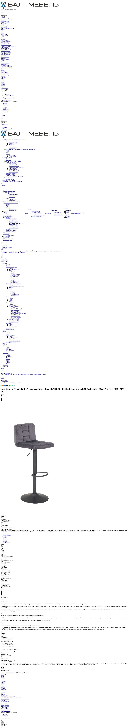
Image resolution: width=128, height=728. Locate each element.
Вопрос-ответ (4, 707)
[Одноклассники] (3, 385)
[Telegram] (14, 385)
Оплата (5, 540)
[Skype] (12, 385)
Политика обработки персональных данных (11, 697)
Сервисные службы (13, 337)
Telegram (5, 103)
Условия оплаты (4, 703)
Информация (3, 689)
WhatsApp (5, 104)
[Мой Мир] (5, 385)
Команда (2, 683)
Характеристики (7, 535)
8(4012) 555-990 (4, 88)
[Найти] (2, 12)
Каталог (8, 265)
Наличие (5, 536)
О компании (3, 681)
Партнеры (3, 688)
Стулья (12, 280)
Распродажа (35, 374)
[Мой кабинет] (1, 244)
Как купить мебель (5, 701)
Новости (2, 682)
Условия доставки (5, 705)
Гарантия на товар (5, 706)
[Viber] (9, 385)
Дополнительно (6, 542)
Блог (2, 693)
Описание (5, 534)
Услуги (7, 333)
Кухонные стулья (4, 381)
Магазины (3, 691)
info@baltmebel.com (6, 100)
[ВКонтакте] (1, 385)
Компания (8, 355)
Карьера (2, 686)
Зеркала (10, 299)
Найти (2, 721)
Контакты (3, 687)
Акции (2, 676)
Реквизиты (3, 700)
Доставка (5, 541)
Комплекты (11, 325)
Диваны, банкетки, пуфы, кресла (16, 286)
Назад (8, 264)
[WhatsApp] (10, 385)
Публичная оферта (5, 699)
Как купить (8, 348)
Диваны (13, 293)
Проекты (3, 694)
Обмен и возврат (4, 695)
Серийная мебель (12, 305)
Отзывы (5, 537)
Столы (12, 273)
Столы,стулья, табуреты (14, 269)
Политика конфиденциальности (8, 696)
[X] (7, 385)
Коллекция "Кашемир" (16, 308)
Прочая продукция (42, 374)
